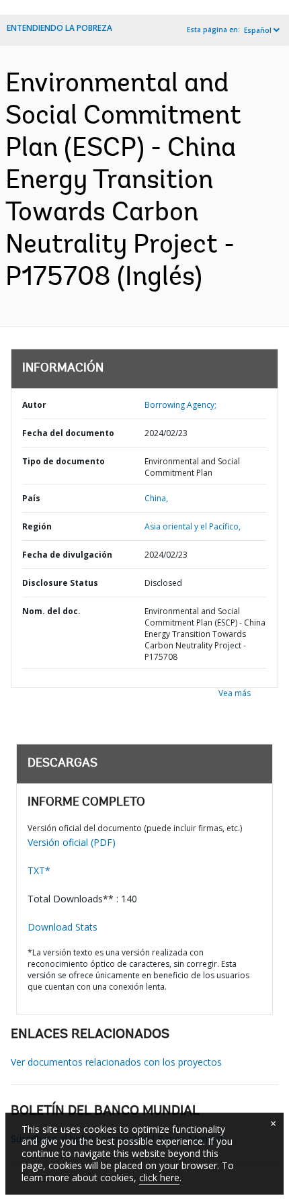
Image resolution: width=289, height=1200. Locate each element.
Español (258, 30)
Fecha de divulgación (67, 554)
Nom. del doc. (51, 611)
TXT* (39, 870)
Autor (34, 405)
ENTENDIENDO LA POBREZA (59, 28)
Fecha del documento (68, 433)
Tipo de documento (63, 461)
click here (159, 1177)
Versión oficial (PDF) (72, 842)
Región (37, 526)
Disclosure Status (60, 583)
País (31, 498)
